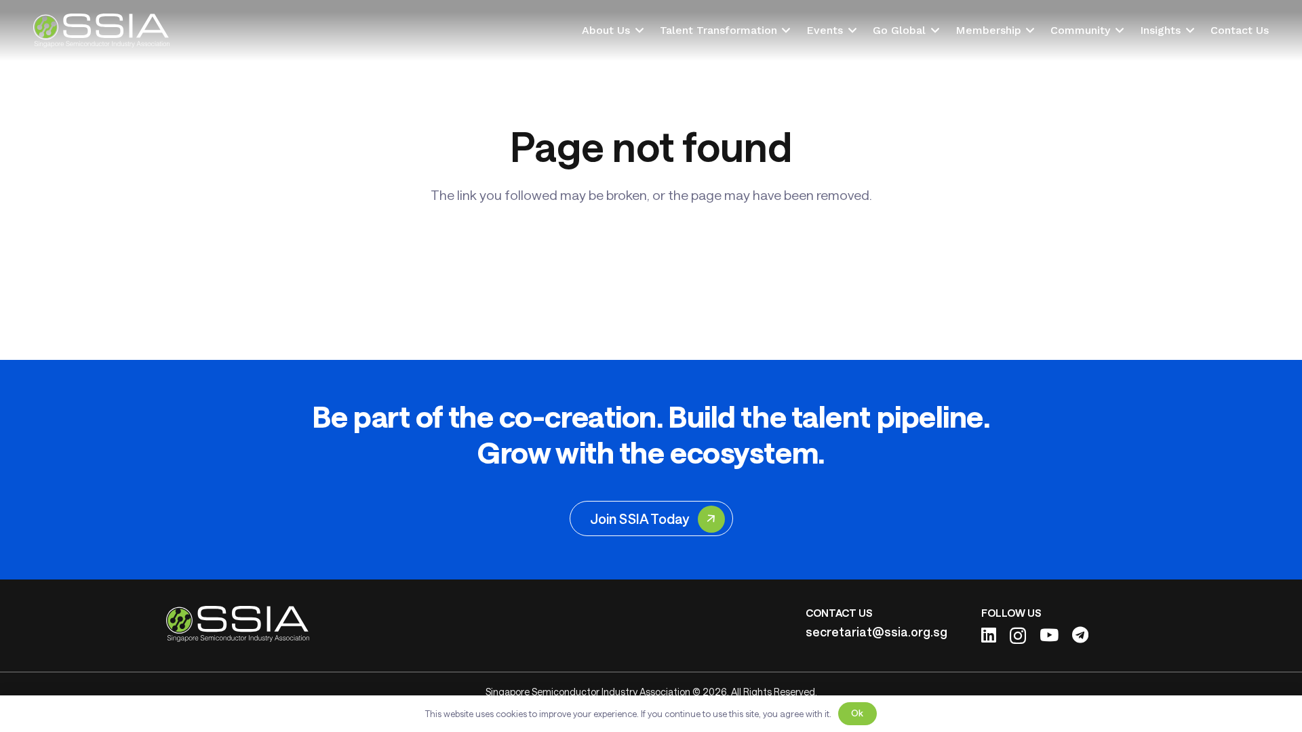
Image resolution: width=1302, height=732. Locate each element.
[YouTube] (1049, 634)
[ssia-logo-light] (101, 30)
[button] (637, 30)
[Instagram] (1018, 635)
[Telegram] (1080, 634)
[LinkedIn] (988, 634)
